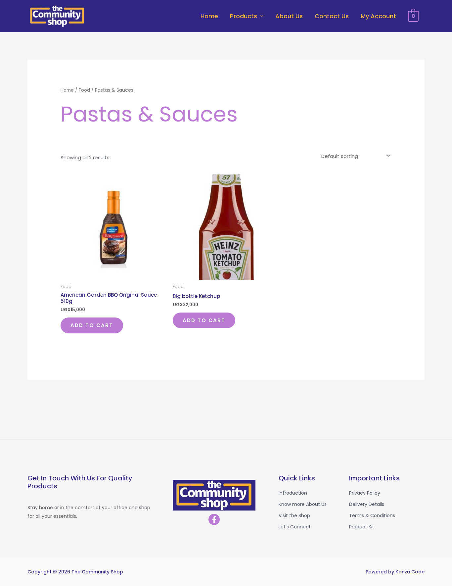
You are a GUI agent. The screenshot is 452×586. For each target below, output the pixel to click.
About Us (289, 16)
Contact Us (332, 16)
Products (243, 16)
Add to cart (91, 325)
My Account (378, 16)
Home (209, 16)
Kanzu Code (410, 571)
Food (84, 90)
